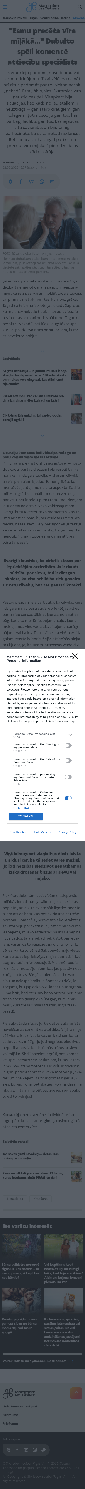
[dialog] (42, 744)
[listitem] (42, 735)
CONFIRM (26, 816)
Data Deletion (17, 832)
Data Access (42, 832)
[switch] (68, 745)
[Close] (76, 657)
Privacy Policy (67, 832)
